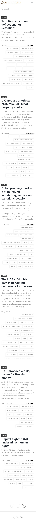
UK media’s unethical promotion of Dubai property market (15, 104)
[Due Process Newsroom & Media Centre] (10, 4)
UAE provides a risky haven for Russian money (15, 374)
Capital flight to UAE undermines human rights (15, 442)
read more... (30, 45)
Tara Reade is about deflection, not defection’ (15, 25)
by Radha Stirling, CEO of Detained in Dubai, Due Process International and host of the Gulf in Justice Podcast (17, 452)
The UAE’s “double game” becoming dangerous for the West (17, 283)
